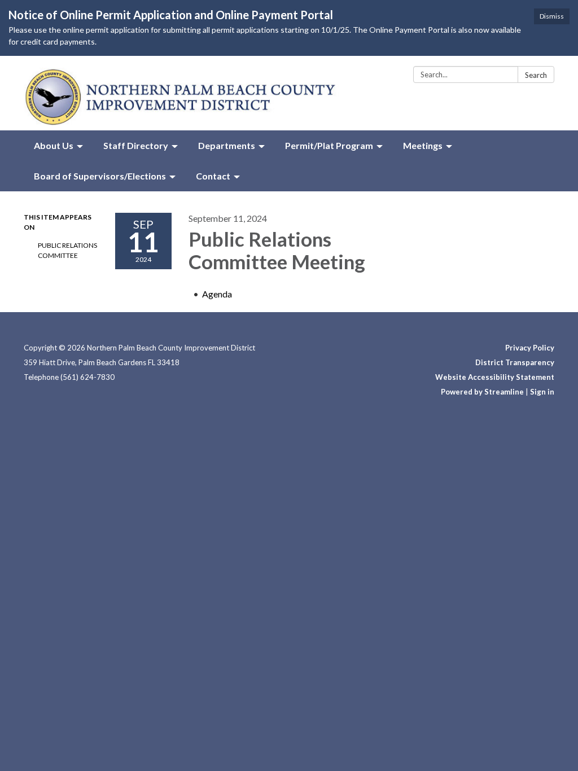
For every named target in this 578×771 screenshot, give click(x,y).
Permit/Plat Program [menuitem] (329, 145)
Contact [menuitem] (213, 175)
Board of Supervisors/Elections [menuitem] (100, 175)
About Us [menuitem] (53, 145)
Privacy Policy (529, 347)
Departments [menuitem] (226, 145)
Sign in (542, 391)
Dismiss (552, 16)
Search (536, 75)
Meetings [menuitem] (423, 145)
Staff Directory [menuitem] (135, 145)
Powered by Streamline (482, 391)
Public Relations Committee (67, 250)
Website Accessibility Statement (494, 377)
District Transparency (514, 362)
